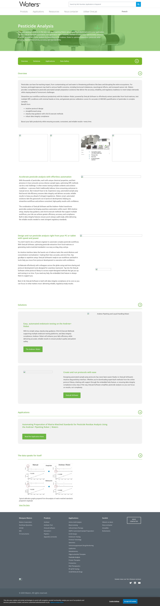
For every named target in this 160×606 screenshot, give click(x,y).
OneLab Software (49, 528)
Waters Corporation (25, 522)
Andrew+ (47, 522)
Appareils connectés (50, 537)
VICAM (21, 528)
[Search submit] (138, 4)
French (124, 11)
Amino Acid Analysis (75, 522)
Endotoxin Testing (74, 537)
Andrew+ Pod (48, 525)
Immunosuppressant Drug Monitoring (81, 545)
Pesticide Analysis (74, 557)
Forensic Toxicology (75, 540)
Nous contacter (107, 525)
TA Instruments (24, 534)
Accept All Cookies (130, 601)
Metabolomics (73, 551)
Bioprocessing (73, 525)
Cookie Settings (114, 601)
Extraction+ (47, 531)
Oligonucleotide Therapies (77, 554)
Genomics (72, 543)
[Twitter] (130, 583)
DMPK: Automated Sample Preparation (81, 531)
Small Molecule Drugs (76, 572)
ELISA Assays (73, 534)
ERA (20, 531)
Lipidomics (72, 548)
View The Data (24, 505)
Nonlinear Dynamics (25, 525)
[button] (24, 11)
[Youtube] (139, 583)
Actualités (105, 528)
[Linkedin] (135, 583)
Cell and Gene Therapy (76, 528)
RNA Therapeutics (74, 566)
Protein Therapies (74, 560)
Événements (106, 531)
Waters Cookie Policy (57, 602)
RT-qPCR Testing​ (74, 569)
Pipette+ (46, 534)
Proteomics (72, 563)
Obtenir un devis (107, 522)
